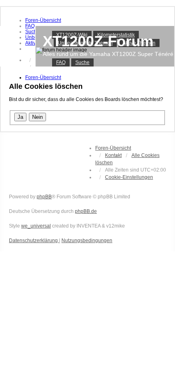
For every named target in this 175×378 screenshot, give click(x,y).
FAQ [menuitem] (61, 62)
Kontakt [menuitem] (113, 155)
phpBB (44, 197)
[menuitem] (43, 20)
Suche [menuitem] (82, 62)
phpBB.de (86, 211)
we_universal (36, 226)
